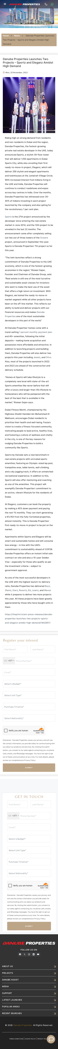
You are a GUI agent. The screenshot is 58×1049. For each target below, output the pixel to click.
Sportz (8, 216)
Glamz (8, 590)
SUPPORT (7, 993)
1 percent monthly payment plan (35, 332)
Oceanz (44, 237)
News (17, 35)
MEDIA (5, 986)
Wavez (47, 590)
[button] (4, 4)
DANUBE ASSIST (10, 979)
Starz (15, 590)
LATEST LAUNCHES (12, 1000)
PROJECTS (7, 973)
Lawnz (35, 590)
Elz (29, 590)
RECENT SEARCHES (12, 1013)
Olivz (48, 357)
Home (6, 35)
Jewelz (36, 357)
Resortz (23, 590)
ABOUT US (7, 966)
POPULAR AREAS (11, 1006)
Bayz (47, 586)
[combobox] (9, 660)
